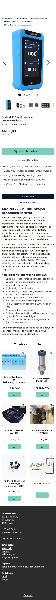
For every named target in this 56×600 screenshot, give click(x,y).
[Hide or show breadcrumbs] (36, 25)
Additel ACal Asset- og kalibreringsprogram (14, 379)
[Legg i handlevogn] (14, 394)
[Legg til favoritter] (22, 353)
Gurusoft (28, 595)
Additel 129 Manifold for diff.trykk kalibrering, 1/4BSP (14, 483)
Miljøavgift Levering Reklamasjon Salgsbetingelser (10, 553)
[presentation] (5, 62)
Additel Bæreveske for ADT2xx (42, 431)
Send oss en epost (13, 532)
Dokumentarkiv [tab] (28, 202)
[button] (19, 95)
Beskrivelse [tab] (28, 196)
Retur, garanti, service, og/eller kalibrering (23, 566)
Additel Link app (42, 483)
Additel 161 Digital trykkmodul (42, 379)
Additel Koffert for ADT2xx (14, 431)
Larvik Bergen (5, 578)
